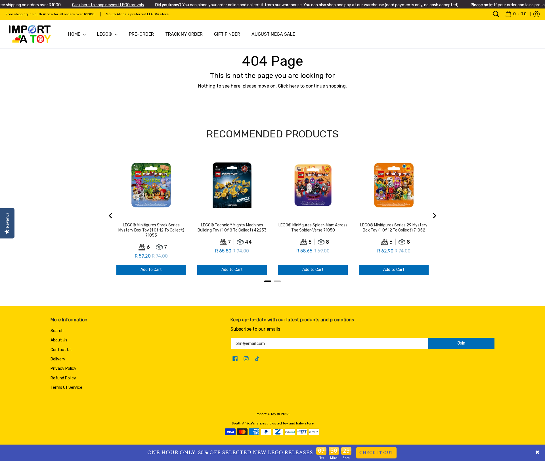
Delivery (58, 359)
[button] (235, 359)
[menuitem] (516, 14)
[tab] (267, 281)
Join (461, 343)
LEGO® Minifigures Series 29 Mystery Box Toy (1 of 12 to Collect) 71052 (393, 228)
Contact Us (61, 349)
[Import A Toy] (30, 34)
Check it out (376, 452)
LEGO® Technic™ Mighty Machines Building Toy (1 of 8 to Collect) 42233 (232, 228)
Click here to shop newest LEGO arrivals (108, 5)
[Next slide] (434, 215)
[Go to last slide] (110, 215)
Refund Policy (63, 378)
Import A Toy (266, 414)
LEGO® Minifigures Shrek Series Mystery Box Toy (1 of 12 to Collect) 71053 (151, 230)
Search (57, 330)
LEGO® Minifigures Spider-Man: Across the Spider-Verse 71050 (312, 228)
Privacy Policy (63, 368)
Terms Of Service (66, 387)
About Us (59, 340)
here (294, 86)
